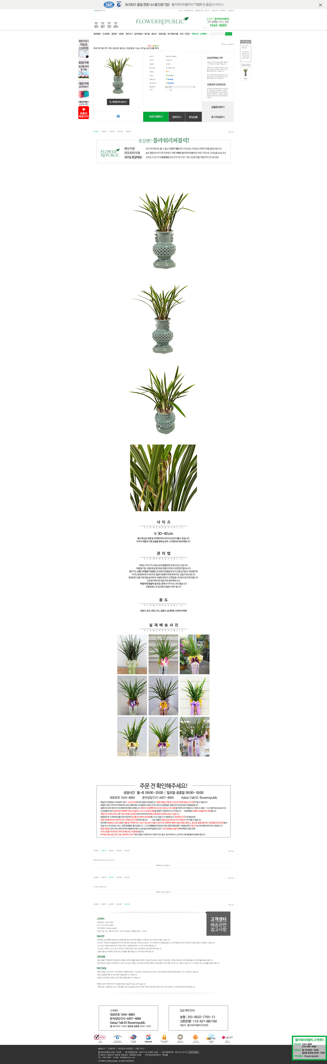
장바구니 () (245, 45)
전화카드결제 (245, 58)
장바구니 (208, 10)
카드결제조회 (245, 56)
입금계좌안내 (245, 54)
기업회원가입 (198, 10)
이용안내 (231, 10)
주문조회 (215, 10)
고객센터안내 (245, 52)
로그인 (180, 10)
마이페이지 (223, 10)
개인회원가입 (188, 10)
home (225, 44)
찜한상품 (244, 47)
